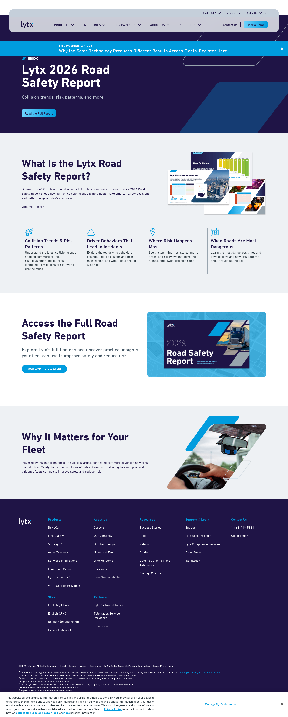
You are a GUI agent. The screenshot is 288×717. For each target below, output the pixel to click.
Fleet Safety (56, 535)
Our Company (103, 535)
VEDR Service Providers (64, 585)
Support (233, 13)
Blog (143, 535)
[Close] (281, 704)
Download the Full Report (44, 368)
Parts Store (193, 552)
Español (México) (59, 630)
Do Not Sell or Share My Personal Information (127, 666)
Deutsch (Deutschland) (63, 621)
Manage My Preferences (220, 704)
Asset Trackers (58, 552)
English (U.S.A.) (58, 605)
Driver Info (95, 666)
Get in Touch (239, 535)
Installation (192, 560)
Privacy (82, 666)
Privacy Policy (113, 709)
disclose (37, 713)
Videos (144, 544)
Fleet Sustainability (107, 577)
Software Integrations (62, 560)
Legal (63, 666)
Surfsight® (55, 544)
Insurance (101, 626)
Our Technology (104, 544)
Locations (100, 569)
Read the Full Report (39, 113)
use (28, 713)
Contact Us (230, 25)
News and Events (105, 552)
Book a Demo (255, 25)
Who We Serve (103, 560)
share (66, 713)
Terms (72, 666)
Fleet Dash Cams (59, 569)
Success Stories (150, 527)
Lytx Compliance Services (202, 544)
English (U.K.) (57, 613)
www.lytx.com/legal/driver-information (200, 672)
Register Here (213, 50)
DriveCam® (55, 527)
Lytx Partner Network (108, 605)
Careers (99, 527)
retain (48, 713)
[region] (144, 704)
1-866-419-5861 (242, 527)
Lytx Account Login (198, 535)
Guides (144, 552)
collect (20, 713)
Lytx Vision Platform (61, 577)
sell (55, 713)
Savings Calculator (152, 573)
